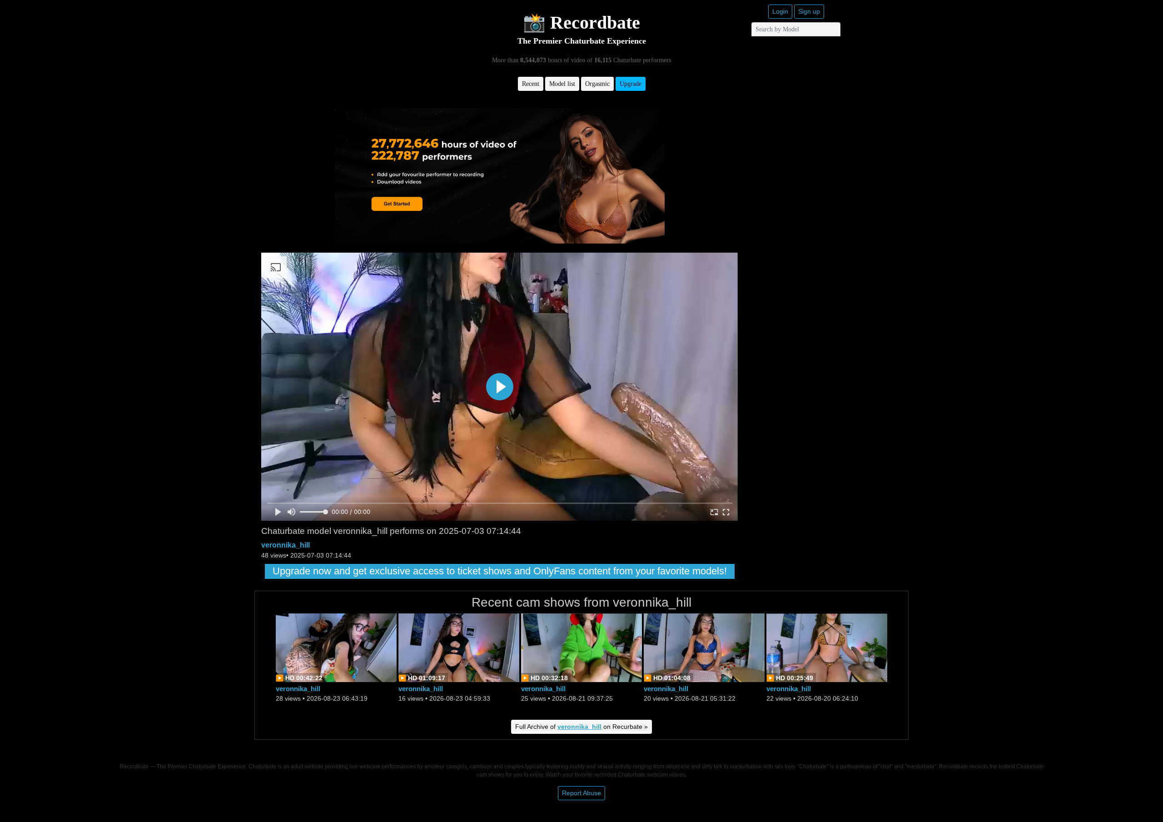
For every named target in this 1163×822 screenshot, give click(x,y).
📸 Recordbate (581, 22)
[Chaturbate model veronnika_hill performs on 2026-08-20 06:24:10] (826, 647)
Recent (530, 83)
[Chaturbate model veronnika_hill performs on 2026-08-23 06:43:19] (336, 647)
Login (780, 11)
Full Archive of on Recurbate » (581, 726)
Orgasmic (597, 83)
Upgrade (630, 83)
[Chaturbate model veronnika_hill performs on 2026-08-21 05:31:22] (704, 647)
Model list (562, 83)
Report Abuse (581, 793)
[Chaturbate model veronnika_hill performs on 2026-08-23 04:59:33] (458, 647)
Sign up (809, 11)
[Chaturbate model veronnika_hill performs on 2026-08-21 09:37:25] (581, 647)
